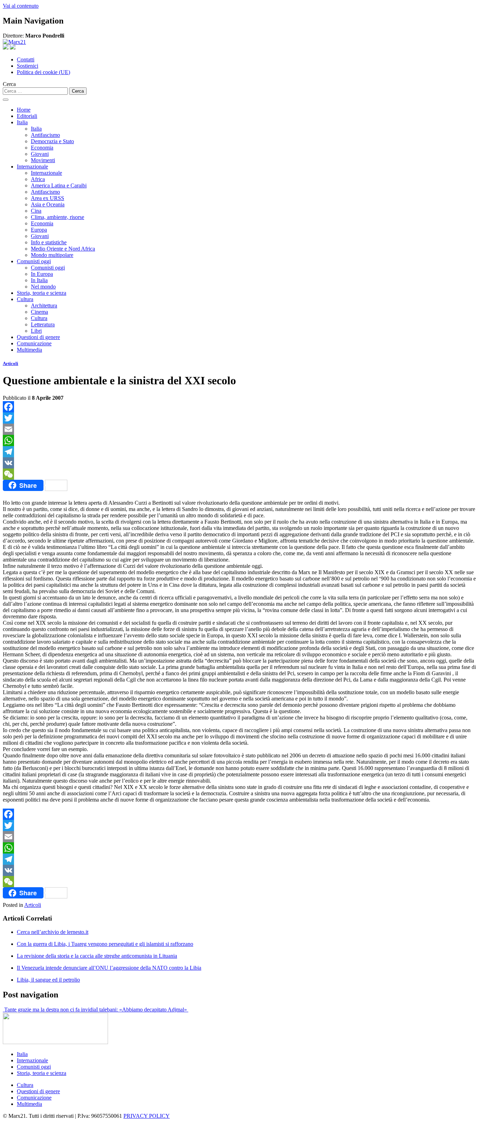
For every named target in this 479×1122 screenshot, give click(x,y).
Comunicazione (34, 343)
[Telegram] (239, 451)
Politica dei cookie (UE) (43, 72)
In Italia (39, 280)
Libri (36, 331)
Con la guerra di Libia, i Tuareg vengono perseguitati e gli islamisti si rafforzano (105, 944)
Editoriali (27, 116)
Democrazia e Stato (52, 141)
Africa (38, 179)
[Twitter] (239, 418)
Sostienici (27, 66)
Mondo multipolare (52, 255)
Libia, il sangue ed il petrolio (48, 980)
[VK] (239, 463)
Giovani (40, 154)
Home (24, 110)
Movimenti (43, 160)
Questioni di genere (38, 337)
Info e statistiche (49, 242)
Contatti (25, 59)
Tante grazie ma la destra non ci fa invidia (49, 1010)
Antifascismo (45, 135)
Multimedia (29, 350)
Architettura (44, 305)
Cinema (39, 312)
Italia (22, 122)
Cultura (25, 299)
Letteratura (43, 324)
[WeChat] (239, 474)
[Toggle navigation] (5, 100)
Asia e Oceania (48, 204)
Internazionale (32, 167)
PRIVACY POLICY (146, 1116)
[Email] (239, 429)
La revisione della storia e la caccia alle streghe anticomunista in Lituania (97, 956)
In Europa (42, 274)
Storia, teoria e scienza (41, 293)
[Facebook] (239, 406)
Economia (42, 148)
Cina (36, 211)
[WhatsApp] (239, 440)
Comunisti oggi (34, 261)
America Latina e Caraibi (59, 185)
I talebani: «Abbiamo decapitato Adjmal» (142, 1010)
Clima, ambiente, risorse (57, 217)
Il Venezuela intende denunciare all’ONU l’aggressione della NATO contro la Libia (109, 968)
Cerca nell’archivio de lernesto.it (52, 932)
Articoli (10, 363)
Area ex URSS (47, 198)
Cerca (9, 84)
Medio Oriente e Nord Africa (63, 249)
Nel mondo (43, 287)
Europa (39, 230)
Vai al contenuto (21, 6)
